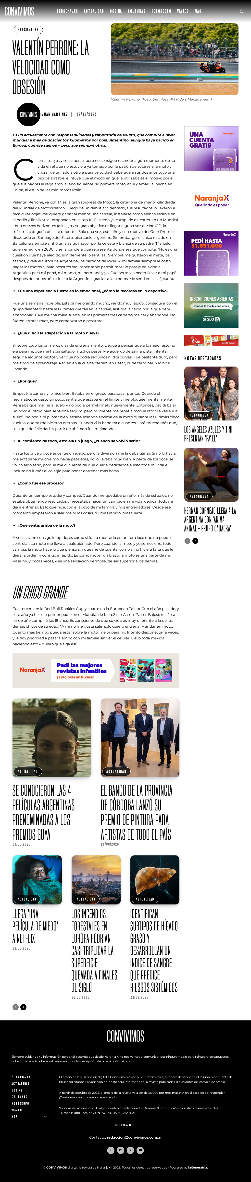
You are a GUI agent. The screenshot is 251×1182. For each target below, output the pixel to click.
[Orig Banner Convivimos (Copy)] (211, 350)
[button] (241, 11)
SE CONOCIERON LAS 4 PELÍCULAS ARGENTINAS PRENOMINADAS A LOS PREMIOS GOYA (44, 812)
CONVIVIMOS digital (61, 1167)
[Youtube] (140, 1150)
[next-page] (23, 1007)
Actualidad (28, 771)
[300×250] (211, 227)
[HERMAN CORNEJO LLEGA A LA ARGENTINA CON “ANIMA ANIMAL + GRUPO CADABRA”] (211, 475)
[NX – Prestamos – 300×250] (211, 279)
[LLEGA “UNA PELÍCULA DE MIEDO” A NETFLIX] (37, 879)
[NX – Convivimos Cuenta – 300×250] (211, 175)
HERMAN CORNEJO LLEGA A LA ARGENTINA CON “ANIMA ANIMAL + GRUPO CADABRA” (210, 519)
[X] (130, 1150)
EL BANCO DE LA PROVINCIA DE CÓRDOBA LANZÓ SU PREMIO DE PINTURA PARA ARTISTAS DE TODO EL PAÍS (137, 812)
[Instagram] (120, 1150)
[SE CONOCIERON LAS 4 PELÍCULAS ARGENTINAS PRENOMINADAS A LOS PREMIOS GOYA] (52, 738)
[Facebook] (110, 1150)
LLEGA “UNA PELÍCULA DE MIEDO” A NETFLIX (36, 926)
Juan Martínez (55, 114)
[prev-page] (16, 1007)
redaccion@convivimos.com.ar (134, 1137)
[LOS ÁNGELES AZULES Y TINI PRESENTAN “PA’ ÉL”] (211, 393)
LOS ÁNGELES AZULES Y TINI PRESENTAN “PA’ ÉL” (208, 434)
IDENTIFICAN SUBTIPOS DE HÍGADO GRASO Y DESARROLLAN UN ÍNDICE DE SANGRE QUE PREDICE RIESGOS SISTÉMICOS (154, 950)
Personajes (28, 29)
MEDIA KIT (125, 1125)
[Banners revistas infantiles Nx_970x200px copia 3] (96, 691)
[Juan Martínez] (29, 114)
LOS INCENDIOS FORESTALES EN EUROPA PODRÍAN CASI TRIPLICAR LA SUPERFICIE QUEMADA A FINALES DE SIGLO (95, 950)
